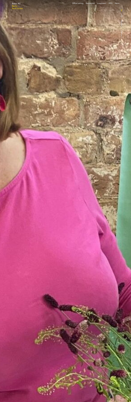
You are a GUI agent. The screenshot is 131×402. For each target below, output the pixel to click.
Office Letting (77, 3)
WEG (110, 3)
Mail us (122, 23)
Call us (122, 33)
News (117, 3)
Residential (90, 3)
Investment (101, 3)
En (122, 16)
